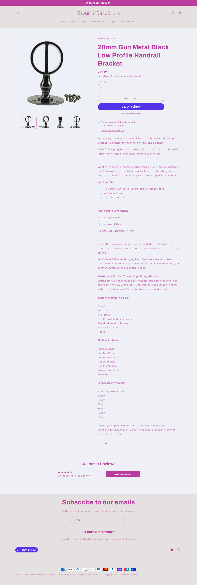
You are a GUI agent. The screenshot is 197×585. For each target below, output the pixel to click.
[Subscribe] (122, 520)
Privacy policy (78, 575)
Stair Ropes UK (29, 574)
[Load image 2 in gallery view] (45, 122)
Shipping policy (111, 575)
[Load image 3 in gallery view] (60, 122)
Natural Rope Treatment (124, 539)
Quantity (102, 82)
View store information (112, 130)
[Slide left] (18, 122)
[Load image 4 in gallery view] (76, 122)
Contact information (129, 575)
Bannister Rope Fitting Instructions (91, 539)
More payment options (131, 114)
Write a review (123, 474)
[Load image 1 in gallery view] (29, 122)
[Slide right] (87, 122)
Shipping (115, 76)
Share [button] (104, 443)
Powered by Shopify (45, 574)
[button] (18, 13)
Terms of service (94, 575)
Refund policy (63, 575)
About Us (65, 539)
